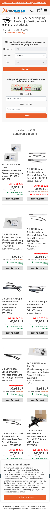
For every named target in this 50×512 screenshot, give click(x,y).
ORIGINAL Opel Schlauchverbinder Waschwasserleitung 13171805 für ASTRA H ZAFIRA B (12, 240)
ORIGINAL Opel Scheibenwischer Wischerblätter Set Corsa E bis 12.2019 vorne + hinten (37, 175)
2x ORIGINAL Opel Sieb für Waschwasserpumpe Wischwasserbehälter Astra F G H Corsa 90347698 (38, 370)
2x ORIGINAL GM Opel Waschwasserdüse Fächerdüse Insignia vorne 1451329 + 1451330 (12, 172)
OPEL (25, 30)
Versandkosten (19, 190)
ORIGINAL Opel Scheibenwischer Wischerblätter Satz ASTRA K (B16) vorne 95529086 (12, 374)
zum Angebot (12, 198)
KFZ (17, 30)
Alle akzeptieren (26, 497)
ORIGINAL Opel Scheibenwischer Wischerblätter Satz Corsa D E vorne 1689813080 (37, 235)
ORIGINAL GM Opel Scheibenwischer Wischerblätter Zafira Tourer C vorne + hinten (37, 307)
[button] (48, 3)
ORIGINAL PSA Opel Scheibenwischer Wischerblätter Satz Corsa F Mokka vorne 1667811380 (12, 439)
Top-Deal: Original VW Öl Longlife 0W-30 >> (24, 2)
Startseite (7, 30)
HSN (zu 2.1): (26, 94)
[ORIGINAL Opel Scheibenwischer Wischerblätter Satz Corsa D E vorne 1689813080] (37, 217)
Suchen (25, 69)
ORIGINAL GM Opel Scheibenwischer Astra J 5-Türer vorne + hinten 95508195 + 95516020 (12, 306)
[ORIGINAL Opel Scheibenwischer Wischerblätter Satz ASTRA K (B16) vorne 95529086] (12, 357)
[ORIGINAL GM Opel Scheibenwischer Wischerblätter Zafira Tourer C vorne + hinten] (37, 289)
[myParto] (14, 10)
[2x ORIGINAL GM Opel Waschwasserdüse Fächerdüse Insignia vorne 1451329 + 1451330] (12, 152)
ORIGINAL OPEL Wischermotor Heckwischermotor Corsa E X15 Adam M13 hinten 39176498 (37, 438)
